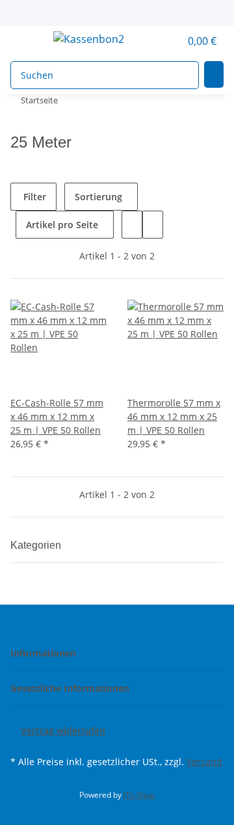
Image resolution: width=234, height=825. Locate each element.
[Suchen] (214, 74)
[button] (156, 41)
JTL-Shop (139, 794)
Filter (33, 196)
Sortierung (98, 196)
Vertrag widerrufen (63, 730)
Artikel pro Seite (62, 224)
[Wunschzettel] (170, 41)
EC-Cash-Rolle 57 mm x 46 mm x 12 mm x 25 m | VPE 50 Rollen (56, 416)
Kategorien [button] (37, 545)
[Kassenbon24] (88, 38)
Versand (204, 761)
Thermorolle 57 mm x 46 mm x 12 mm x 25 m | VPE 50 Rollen (173, 416)
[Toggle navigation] (26, 41)
